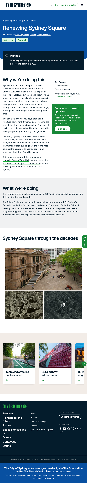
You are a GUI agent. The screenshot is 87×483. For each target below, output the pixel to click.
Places (7, 425)
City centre (8, 40)
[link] (17, 5)
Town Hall (22, 40)
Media (73, 459)
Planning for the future (12, 419)
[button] (84, 241)
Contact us (9, 442)
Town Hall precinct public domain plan (21, 163)
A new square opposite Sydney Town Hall (33, 34)
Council (7, 446)
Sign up (61, 128)
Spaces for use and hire (14, 431)
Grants (7, 437)
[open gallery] (43, 283)
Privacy (35, 459)
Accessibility (63, 459)
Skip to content (6, 2)
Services (8, 413)
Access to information (20, 459)
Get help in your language (42, 429)
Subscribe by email (70, 416)
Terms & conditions (48, 459)
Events (34, 417)
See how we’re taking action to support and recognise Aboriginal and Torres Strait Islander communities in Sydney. (43, 476)
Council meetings (38, 421)
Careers (34, 425)
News (33, 413)
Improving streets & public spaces (19, 20)
